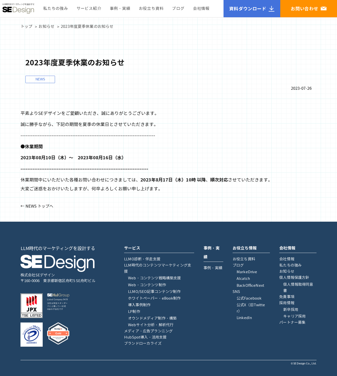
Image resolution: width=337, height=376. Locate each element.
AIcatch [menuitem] (243, 278)
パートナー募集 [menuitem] (292, 322)
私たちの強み (55, 8)
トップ (26, 26)
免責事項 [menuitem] (286, 297)
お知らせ (46, 26)
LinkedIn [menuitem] (244, 318)
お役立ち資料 (151, 8)
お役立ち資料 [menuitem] (244, 259)
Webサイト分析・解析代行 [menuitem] (150, 325)
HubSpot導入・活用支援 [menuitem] (145, 337)
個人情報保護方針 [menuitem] (294, 277)
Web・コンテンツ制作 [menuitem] (147, 285)
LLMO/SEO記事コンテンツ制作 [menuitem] (154, 291)
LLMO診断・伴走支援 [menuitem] (142, 259)
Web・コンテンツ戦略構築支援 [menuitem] (154, 278)
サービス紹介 (88, 8)
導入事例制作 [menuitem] (139, 305)
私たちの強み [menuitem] (290, 265)
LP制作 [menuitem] (134, 311)
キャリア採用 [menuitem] (294, 316)
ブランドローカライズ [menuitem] (143, 343)
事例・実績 (120, 8)
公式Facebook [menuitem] (249, 298)
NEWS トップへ (39, 206)
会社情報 (201, 8)
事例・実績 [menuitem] (213, 268)
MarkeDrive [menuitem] (247, 272)
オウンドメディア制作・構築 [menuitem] (152, 318)
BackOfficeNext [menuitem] (250, 285)
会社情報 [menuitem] (286, 259)
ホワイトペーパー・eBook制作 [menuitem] (154, 298)
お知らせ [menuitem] (286, 271)
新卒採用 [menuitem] (290, 309)
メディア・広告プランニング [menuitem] (148, 331)
